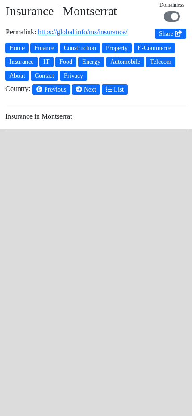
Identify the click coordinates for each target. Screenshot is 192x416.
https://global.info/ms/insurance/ (82, 32)
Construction (80, 48)
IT (46, 61)
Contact (44, 75)
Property (117, 48)
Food (65, 61)
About (17, 75)
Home (17, 48)
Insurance (21, 61)
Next (89, 89)
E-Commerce (154, 48)
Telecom (160, 61)
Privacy (73, 75)
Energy (91, 61)
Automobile (125, 61)
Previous (54, 89)
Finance (44, 48)
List (118, 89)
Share (167, 33)
